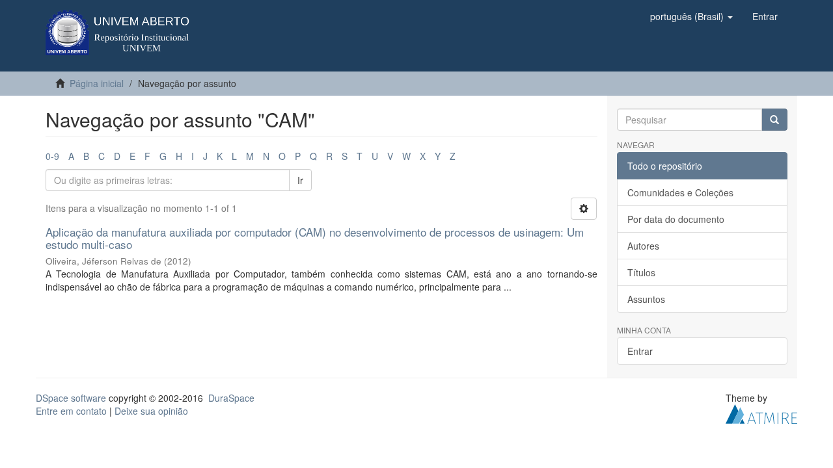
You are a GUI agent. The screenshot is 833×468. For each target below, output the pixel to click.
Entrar (640, 351)
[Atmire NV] (761, 412)
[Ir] (774, 120)
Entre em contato (71, 410)
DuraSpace (231, 397)
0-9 (52, 156)
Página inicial (97, 83)
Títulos (641, 272)
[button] (691, 16)
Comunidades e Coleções (680, 192)
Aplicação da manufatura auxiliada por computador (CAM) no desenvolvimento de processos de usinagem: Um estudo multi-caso (315, 238)
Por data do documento (675, 219)
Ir (300, 180)
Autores (643, 245)
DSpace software (71, 397)
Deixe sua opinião (151, 410)
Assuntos (646, 299)
